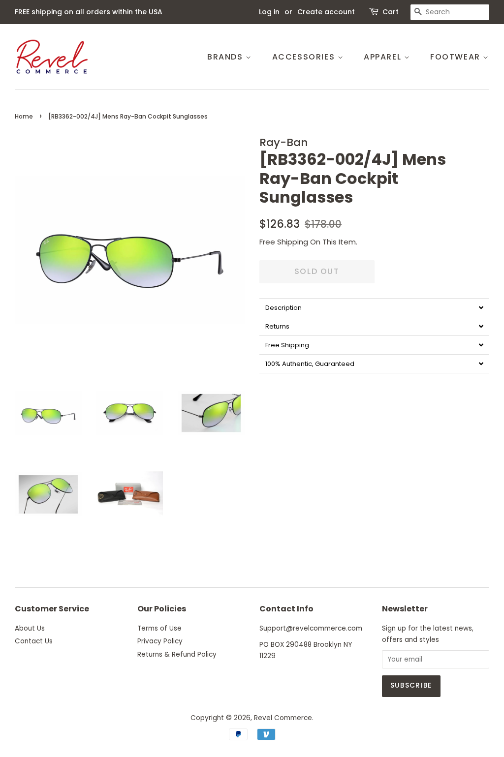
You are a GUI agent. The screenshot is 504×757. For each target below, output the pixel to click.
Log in (269, 12)
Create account (326, 12)
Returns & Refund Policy (177, 654)
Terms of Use (159, 628)
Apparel (384, 56)
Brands (226, 56)
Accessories (305, 56)
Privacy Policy (160, 641)
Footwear (456, 56)
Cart (390, 12)
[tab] (374, 307)
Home (24, 116)
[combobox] (449, 12)
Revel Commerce (283, 718)
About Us (30, 628)
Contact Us (34, 641)
